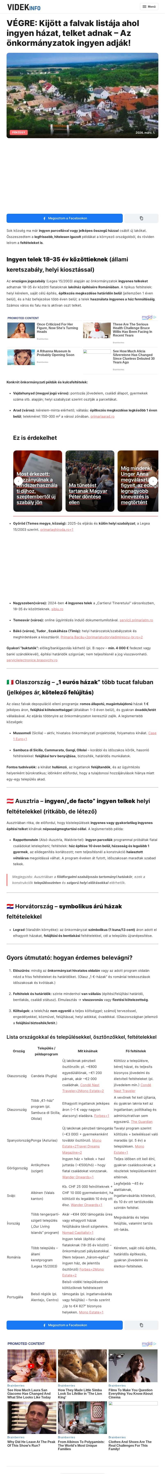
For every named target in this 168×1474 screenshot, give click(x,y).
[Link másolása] (141, 218)
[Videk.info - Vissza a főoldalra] (24, 6)
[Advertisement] (84, 173)
